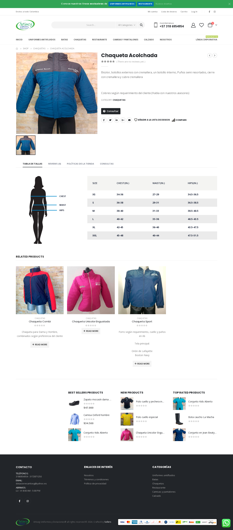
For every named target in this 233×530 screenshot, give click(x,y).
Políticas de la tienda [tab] (80, 163)
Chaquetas (80, 39)
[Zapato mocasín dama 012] (74, 403)
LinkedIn (116, 120)
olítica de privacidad (95, 483)
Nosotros (166, 39)
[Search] (141, 25)
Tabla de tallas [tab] (32, 163)
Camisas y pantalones (164, 491)
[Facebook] (209, 11)
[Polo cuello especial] (127, 419)
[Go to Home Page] (17, 49)
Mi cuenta (152, 11)
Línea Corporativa (206, 38)
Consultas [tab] (107, 163)
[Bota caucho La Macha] (179, 419)
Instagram (27, 501)
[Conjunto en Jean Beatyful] (179, 434)
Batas (64, 39)
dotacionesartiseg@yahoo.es (31, 483)
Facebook (104, 120)
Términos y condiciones (96, 479)
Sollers (107, 521)
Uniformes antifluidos (122, 4)
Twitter (110, 120)
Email (129, 120)
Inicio (19, 39)
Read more (41, 344)
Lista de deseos (169, 11)
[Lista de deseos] (201, 25)
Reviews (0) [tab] (54, 163)
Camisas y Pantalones (125, 39)
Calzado (149, 39)
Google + (123, 120)
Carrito (184, 11)
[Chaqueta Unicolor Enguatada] (127, 434)
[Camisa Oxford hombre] (74, 419)
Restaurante (145, 4)
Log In (194, 11)
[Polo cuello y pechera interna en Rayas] (127, 403)
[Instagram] (215, 11)
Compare (181, 120)
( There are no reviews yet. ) (130, 61)
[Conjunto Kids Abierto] (74, 434)
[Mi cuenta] (193, 25)
